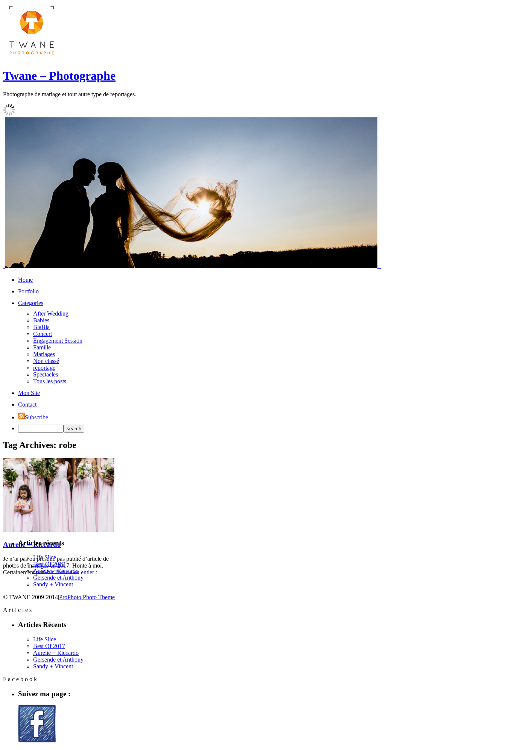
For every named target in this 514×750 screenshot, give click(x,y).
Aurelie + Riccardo (56, 571)
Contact (27, 404)
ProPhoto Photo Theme (87, 597)
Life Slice (44, 557)
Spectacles (45, 374)
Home (25, 279)
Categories (30, 303)
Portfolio (28, 291)
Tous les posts (49, 381)
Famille (42, 347)
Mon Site (29, 393)
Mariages (44, 354)
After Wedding (50, 313)
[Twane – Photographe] (31, 57)
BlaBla (41, 327)
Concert (42, 334)
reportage (44, 367)
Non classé (46, 361)
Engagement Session (57, 340)
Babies (41, 320)
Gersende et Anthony (58, 577)
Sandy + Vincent (53, 584)
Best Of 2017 (49, 564)
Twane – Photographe (59, 75)
